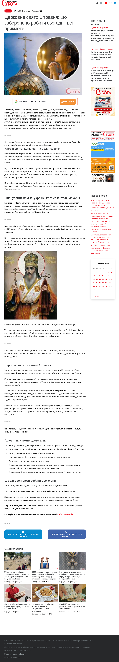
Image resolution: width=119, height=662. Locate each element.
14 (106, 279)
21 (106, 283)
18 (97, 283)
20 (103, 283)
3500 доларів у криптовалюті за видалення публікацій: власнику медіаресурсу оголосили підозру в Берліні (45, 575)
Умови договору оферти (14, 654)
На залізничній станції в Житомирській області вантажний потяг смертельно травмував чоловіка (102, 75)
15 (108, 279)
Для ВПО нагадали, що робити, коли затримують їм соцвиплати (72, 606)
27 (103, 286)
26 (100, 286)
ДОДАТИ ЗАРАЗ (67, 102)
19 (100, 283)
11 (97, 279)
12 (100, 279)
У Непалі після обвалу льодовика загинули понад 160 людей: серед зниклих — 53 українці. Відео (17, 575)
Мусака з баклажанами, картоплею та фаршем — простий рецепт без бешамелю (101, 249)
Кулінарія (95, 49)
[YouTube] (106, 3)
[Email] (101, 3)
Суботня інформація (99, 27)
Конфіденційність (12, 657)
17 (94, 283)
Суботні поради (106, 49)
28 (106, 286)
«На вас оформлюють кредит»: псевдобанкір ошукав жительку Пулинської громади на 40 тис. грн (102, 35)
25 (97, 286)
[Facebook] (110, 3)
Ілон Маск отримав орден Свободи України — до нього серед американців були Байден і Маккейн (72, 575)
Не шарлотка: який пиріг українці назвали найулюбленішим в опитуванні (43, 607)
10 (94, 279)
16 (111, 279)
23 (111, 283)
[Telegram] (115, 3)
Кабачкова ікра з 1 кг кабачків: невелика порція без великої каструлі (102, 56)
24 (94, 286)
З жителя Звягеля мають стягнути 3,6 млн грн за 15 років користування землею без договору (102, 238)
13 (103, 279)
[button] (97, 3)
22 (108, 283)
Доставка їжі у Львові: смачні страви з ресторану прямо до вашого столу (17, 606)
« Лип (96, 296)
